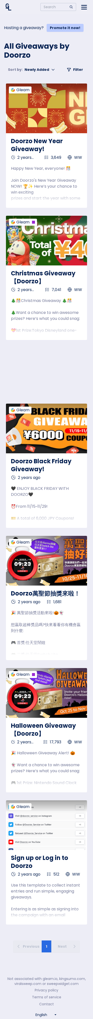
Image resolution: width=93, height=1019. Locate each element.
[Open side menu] (84, 7)
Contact (46, 1004)
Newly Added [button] (28, 69)
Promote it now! (65, 27)
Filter (78, 69)
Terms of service (46, 997)
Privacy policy (46, 990)
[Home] (8, 6)
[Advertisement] (46, 372)
